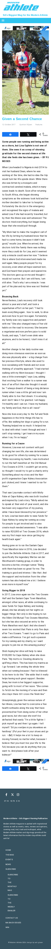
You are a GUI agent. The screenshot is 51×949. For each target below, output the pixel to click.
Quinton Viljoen (25, 125)
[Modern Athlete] (21, 6)
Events (9, 859)
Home (8, 850)
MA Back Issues (13, 922)
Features (38, 125)
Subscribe (11, 869)
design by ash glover (35, 942)
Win (7, 927)
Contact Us (12, 918)
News (8, 864)
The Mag (10, 855)
